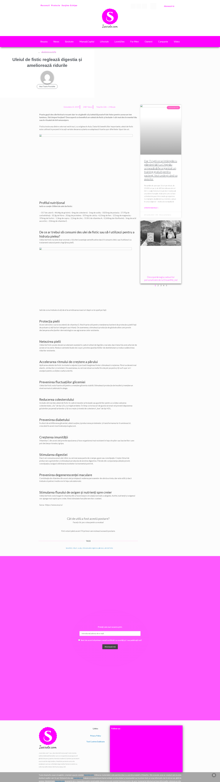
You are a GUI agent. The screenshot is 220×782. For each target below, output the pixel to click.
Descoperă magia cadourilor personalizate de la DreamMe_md (160, 278)
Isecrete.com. (89, 775)
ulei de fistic (108, 548)
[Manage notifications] (214, 775)
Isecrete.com (78, 778)
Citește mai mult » (151, 208)
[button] (153, 6)
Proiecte (55, 5)
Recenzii (45, 5)
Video (177, 41)
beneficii (69, 548)
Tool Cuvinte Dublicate (95, 741)
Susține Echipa (69, 5)
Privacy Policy (95, 736)
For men (134, 41)
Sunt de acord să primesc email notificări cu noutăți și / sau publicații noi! (111, 640)
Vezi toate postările (47, 86)
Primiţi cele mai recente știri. (110, 627)
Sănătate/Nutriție (48, 52)
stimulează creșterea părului (93, 548)
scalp (80, 548)
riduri (75, 548)
